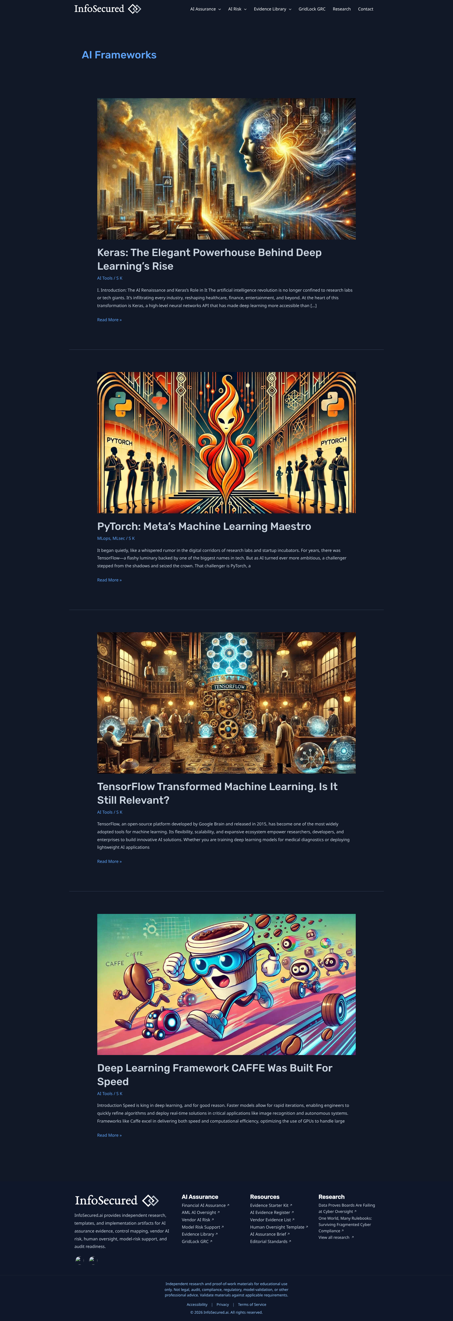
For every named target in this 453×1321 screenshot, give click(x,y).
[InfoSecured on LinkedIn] (80, 1260)
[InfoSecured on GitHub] (94, 1260)
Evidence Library (270, 9)
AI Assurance (203, 9)
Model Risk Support (201, 1227)
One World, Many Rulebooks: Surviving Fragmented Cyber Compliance (345, 1225)
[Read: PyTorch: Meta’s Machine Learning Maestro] (226, 442)
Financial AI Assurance (204, 1205)
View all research (334, 1237)
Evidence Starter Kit (269, 1205)
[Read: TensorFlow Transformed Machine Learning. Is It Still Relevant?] (226, 702)
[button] (218, 9)
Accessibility (197, 1304)
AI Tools (105, 278)
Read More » (109, 320)
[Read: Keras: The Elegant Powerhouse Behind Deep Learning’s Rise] (226, 168)
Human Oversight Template (277, 1227)
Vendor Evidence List (270, 1220)
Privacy (223, 1304)
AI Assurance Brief (268, 1234)
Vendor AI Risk (196, 1220)
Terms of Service (252, 1304)
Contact (365, 9)
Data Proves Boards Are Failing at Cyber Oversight (347, 1208)
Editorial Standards (268, 1241)
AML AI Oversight (199, 1212)
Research (342, 9)
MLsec (118, 538)
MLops (103, 538)
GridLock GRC (312, 9)
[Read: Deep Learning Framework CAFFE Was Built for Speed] (226, 984)
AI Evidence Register (270, 1212)
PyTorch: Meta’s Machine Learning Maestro (204, 526)
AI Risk (234, 9)
